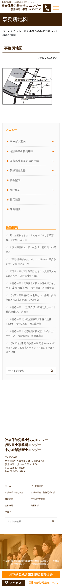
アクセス (15, 582)
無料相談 (15, 209)
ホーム (8, 486)
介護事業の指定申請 (14, 492)
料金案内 (15, 180)
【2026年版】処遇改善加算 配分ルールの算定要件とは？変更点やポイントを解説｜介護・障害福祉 (30, 347)
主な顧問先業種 (38, 499)
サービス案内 (37, 486)
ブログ (8, 512)
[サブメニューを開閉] (53, 141)
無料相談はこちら (46, 582)
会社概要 (9, 505)
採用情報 (15, 199)
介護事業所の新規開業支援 (43, 492)
